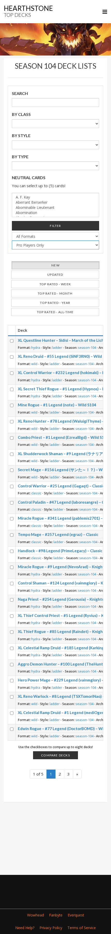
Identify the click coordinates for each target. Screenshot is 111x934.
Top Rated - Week (55, 284)
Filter (55, 226)
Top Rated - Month (55, 293)
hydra (35, 347)
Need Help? (24, 927)
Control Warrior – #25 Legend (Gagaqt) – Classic (61, 486)
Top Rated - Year (55, 303)
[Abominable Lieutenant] (55, 207)
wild (34, 363)
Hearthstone (28, 11)
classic (36, 493)
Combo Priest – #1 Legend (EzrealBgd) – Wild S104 (63, 437)
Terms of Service (81, 927)
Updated (55, 274)
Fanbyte (55, 915)
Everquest (76, 915)
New (55, 265)
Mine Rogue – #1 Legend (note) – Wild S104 (57, 404)
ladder (57, 347)
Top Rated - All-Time (55, 312)
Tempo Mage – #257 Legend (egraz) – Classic (58, 534)
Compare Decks (55, 755)
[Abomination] (55, 212)
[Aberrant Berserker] (55, 202)
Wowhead (35, 915)
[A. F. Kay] (55, 197)
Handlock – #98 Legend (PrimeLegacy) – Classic (60, 550)
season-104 (87, 347)
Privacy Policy (50, 927)
